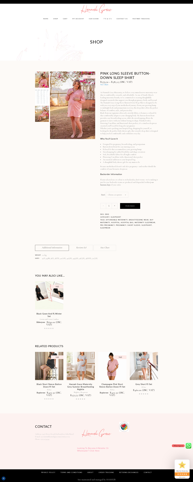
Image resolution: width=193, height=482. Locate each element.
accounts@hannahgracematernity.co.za (19, 2)
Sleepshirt (116, 217)
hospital (115, 222)
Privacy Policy (48, 472)
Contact (148, 472)
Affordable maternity (117, 220)
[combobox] (117, 195)
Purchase (130, 206)
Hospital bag (127, 222)
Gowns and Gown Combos (49, 319)
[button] (91, 74)
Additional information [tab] (52, 247)
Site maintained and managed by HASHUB (96, 479)
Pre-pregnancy (107, 225)
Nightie (77, 392)
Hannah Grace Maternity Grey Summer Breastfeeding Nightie (80, 386)
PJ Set (49, 390)
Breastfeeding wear (139, 220)
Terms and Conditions (71, 472)
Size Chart (104, 84)
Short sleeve (134, 225)
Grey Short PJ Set (143, 384)
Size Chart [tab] (104, 247)
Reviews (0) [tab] (81, 247)
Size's (103, 195)
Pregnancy (121, 225)
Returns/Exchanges (129, 472)
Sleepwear (105, 228)
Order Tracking (106, 472)
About (90, 472)
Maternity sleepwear (145, 222)
